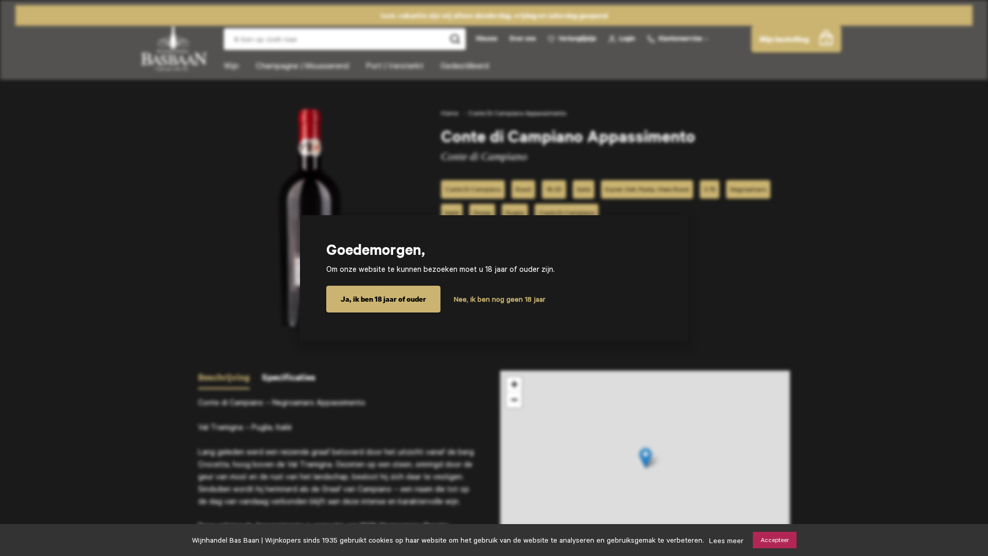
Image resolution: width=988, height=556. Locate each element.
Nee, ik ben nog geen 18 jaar (499, 299)
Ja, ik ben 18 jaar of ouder (383, 299)
